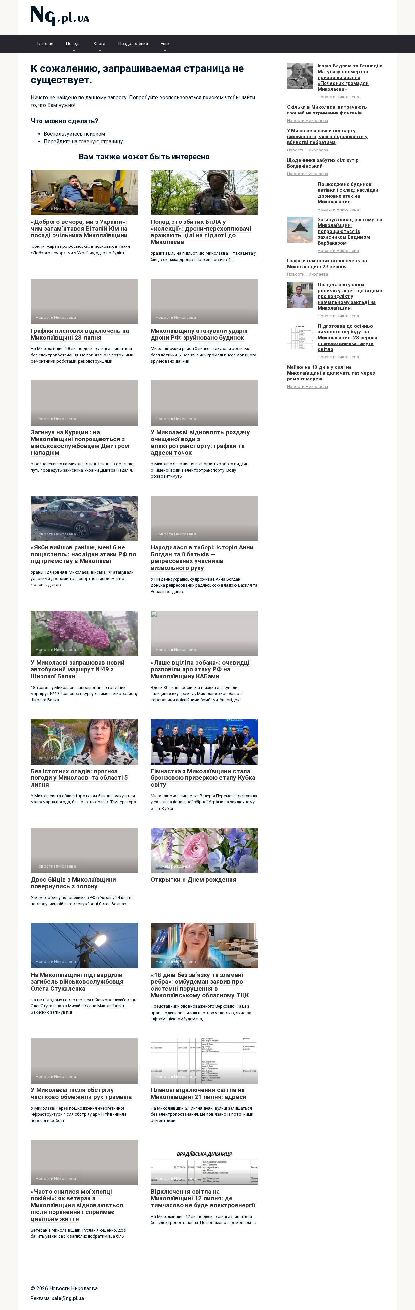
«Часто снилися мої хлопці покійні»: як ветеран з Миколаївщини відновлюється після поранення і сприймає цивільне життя (77, 1205)
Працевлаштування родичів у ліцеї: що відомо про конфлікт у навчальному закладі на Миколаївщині (350, 296)
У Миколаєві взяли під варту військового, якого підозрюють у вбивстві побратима (327, 136)
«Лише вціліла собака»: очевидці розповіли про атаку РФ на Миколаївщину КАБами (200, 669)
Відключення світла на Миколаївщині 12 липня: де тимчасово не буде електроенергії (203, 1198)
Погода (73, 43)
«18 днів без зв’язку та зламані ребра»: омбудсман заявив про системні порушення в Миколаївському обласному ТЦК (200, 985)
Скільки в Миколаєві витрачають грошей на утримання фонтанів (327, 110)
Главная (45, 43)
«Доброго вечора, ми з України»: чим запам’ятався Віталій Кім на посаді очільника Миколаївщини (79, 228)
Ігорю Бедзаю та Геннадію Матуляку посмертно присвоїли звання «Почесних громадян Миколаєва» (350, 77)
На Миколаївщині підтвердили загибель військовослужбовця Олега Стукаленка (77, 981)
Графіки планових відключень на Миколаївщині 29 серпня (327, 264)
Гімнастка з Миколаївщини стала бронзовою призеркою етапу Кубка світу (203, 777)
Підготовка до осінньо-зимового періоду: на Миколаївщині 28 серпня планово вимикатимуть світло (347, 337)
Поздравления (133, 43)
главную (89, 141)
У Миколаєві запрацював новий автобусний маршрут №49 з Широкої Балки (77, 669)
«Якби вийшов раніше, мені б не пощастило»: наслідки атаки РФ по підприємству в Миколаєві (83, 554)
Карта (99, 43)
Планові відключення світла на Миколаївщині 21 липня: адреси (198, 1093)
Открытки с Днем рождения (193, 879)
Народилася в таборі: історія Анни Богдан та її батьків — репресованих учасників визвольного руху (202, 557)
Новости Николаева (338, 96)
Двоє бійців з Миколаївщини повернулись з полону (73, 883)
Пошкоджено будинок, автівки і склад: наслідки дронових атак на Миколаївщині (348, 193)
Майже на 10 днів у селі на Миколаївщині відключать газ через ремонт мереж (331, 373)
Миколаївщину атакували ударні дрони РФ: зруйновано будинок (199, 334)
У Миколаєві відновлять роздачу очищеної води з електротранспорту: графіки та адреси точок (200, 442)
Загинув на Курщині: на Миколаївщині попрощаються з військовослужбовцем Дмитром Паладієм (80, 442)
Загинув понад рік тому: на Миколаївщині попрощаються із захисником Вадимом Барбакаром (350, 231)
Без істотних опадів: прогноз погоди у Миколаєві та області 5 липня (79, 777)
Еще (165, 43)
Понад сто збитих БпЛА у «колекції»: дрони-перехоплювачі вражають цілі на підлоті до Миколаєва (201, 232)
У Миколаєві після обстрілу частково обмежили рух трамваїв (81, 1093)
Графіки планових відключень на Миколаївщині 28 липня (80, 334)
